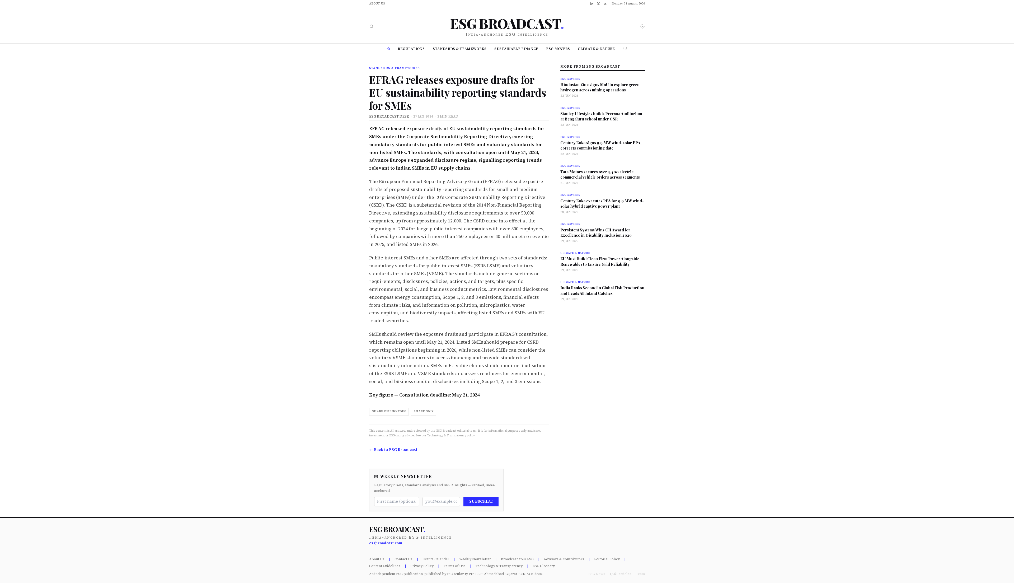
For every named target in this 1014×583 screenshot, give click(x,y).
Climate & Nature (596, 48)
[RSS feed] (605, 4)
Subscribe (481, 501)
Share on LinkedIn (389, 411)
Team (640, 574)
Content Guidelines (384, 566)
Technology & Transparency (446, 435)
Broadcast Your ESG (517, 559)
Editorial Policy (607, 559)
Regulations (411, 48)
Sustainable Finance (516, 48)
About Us (377, 4)
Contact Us (403, 559)
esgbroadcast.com (385, 543)
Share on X (423, 411)
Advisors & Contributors (564, 559)
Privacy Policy (422, 566)
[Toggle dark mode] (642, 26)
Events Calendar (435, 559)
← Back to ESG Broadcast (393, 449)
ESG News (596, 574)
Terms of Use (455, 566)
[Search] (371, 26)
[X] (598, 4)
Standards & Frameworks (460, 48)
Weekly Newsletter (475, 559)
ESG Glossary (544, 566)
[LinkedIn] (592, 4)
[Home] (388, 48)
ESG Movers (558, 48)
